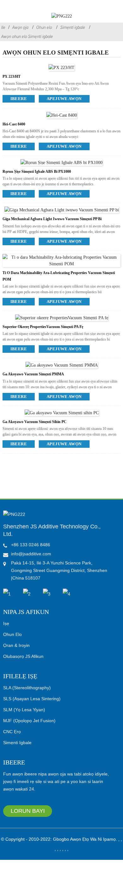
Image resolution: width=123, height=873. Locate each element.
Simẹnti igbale (72, 27)
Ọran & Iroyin (16, 645)
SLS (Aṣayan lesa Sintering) (32, 698)
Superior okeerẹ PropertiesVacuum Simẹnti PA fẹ (43, 327)
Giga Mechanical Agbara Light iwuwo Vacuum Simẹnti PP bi (52, 219)
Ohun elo (44, 27)
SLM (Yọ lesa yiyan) (24, 709)
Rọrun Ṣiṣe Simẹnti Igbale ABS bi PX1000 (37, 171)
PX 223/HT (11, 76)
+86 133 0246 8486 (30, 544)
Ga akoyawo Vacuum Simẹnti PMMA (33, 374)
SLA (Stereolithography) (27, 687)
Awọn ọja (20, 27)
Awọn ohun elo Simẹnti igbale (27, 36)
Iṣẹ (6, 623)
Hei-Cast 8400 (14, 124)
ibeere (18, 98)
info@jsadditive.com (31, 553)
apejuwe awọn (64, 98)
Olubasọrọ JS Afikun (23, 656)
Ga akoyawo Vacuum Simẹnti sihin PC (35, 422)
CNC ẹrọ (12, 731)
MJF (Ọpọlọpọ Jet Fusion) (29, 720)
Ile (3, 27)
